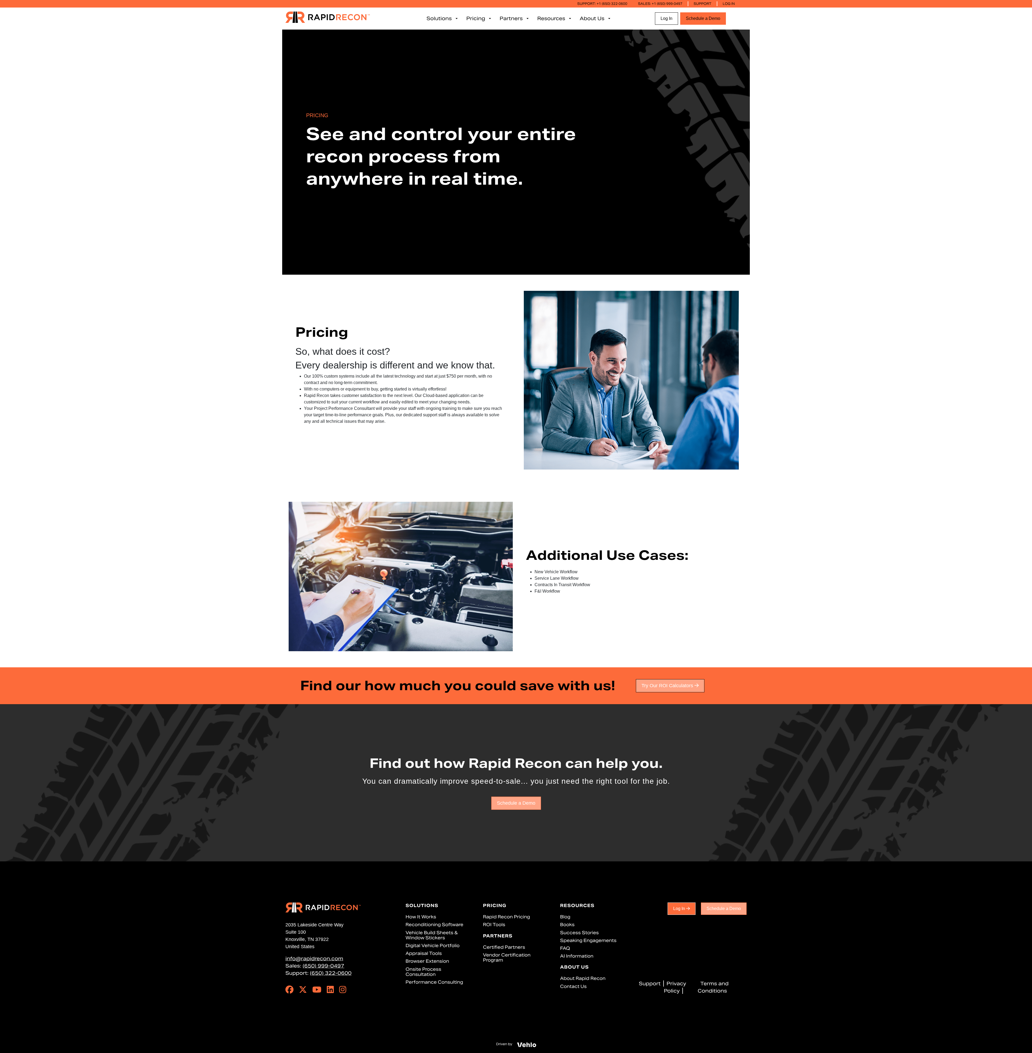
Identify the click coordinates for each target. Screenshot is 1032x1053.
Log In (729, 4)
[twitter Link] (303, 991)
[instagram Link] (342, 991)
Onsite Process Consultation (423, 972)
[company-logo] (327, 17)
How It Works (421, 916)
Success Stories (579, 932)
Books (567, 924)
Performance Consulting (434, 982)
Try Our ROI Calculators (668, 685)
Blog (565, 916)
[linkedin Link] (330, 991)
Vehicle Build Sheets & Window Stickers (432, 935)
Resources (577, 905)
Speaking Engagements (588, 940)
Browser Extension (427, 961)
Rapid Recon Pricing (506, 916)
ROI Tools (494, 924)
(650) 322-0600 (331, 973)
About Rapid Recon (582, 978)
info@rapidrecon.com (314, 958)
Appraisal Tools (424, 953)
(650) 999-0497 (323, 966)
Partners (498, 936)
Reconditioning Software (434, 924)
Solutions (422, 905)
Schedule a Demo (703, 18)
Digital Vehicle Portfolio (433, 945)
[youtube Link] (316, 991)
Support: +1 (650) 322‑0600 (602, 4)
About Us (574, 967)
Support (702, 4)
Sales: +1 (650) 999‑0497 (660, 4)
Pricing (494, 905)
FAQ (565, 948)
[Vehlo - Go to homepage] (526, 1044)
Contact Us (573, 986)
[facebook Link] (289, 991)
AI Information (576, 956)
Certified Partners (504, 947)
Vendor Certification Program (507, 957)
